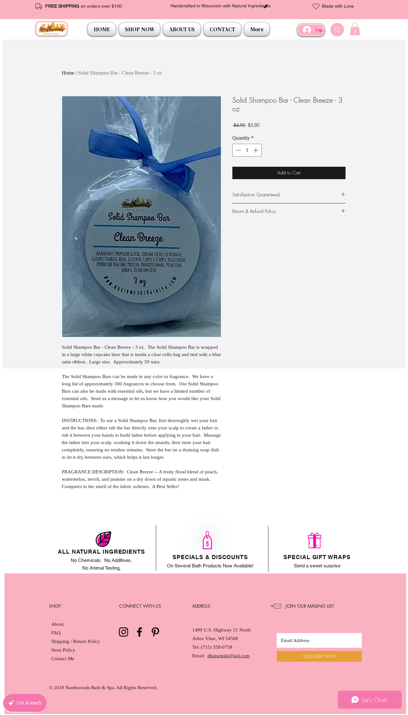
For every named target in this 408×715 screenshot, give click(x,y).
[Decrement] (237, 150)
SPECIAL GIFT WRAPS (316, 557)
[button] (139, 29)
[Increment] (256, 150)
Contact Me (62, 658)
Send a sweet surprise (317, 565)
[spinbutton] (247, 150)
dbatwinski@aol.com (229, 655)
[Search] (337, 29)
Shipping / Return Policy (76, 641)
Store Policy (63, 650)
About (57, 624)
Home (68, 73)
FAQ (56, 632)
